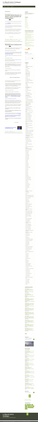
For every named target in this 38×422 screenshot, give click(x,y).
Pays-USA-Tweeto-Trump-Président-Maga (29, 191)
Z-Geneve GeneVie (28, 272)
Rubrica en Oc (27, 43)
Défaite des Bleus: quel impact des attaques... (29, 379)
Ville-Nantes (27, 262)
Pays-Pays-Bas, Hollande (28, 179)
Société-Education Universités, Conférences (29, 232)
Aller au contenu (2, 0)
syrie (32, 404)
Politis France (27, 202)
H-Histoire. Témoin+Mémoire (29, 125)
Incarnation (29, 35)
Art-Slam (27, 91)
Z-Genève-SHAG (27, 280)
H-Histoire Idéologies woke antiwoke (29, 109)
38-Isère (26, 65)
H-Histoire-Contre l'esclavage (29, 120)
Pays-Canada (27, 159)
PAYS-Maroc (27, 174)
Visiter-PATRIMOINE (28, 264)
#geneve (26, 407)
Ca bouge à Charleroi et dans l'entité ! (29, 40)
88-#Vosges (27, 69)
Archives (8, 6)
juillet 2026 (26, 19)
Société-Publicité (27, 241)
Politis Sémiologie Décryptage (29, 212)
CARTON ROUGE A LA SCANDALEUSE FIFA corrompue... (29, 384)
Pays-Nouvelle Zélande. (28, 177)
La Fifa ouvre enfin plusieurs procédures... (29, 363)
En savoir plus (29, 421)
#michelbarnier (11, 40)
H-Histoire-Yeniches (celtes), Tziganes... (29, 123)
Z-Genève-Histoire (28, 274)
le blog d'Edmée (29, 37)
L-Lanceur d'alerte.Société (29, 141)
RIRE (26, 217)
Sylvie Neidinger (27, 308)
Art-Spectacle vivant (28, 92)
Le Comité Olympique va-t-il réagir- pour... (29, 308)
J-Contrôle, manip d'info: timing (29, 127)
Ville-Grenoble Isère (28, 258)
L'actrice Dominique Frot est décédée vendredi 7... (29, 351)
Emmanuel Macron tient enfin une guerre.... (29, 317)
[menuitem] (4, 6)
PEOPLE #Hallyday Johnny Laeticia (29, 195)
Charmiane (26, 320)
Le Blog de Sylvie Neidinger (12, 2)
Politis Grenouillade (28, 205)
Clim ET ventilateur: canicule (29, 387)
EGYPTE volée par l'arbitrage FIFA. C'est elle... (29, 375)
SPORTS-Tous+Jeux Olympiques (29, 246)
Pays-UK (26, 188)
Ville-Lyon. (27, 259)
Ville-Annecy (27, 257)
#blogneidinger (29, 404)
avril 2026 (26, 21)
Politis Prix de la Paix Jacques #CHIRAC (29, 209)
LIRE (26, 145)
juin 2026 (26, 20)
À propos (12, 6)
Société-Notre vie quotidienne (29, 240)
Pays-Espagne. (27, 164)
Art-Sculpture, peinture (28, 90)
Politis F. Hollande (28, 201)
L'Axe (25, 44)
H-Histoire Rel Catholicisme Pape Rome (29, 111)
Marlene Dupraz (27, 312)
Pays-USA (27, 189)
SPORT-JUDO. (27, 245)
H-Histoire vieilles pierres (28, 116)
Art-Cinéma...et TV (28, 76)
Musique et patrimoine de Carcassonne (29, 33)
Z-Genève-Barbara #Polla (28, 273)
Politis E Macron (27, 200)
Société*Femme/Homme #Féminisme (28, 222)
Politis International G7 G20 (29, 206)
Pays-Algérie (27, 153)
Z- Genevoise (27, 267)
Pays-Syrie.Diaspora (28, 184)
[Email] (30, 396)
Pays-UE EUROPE (27, 187)
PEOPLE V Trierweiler (28, 197)
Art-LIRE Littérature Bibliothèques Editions (29, 83)
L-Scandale (27, 142)
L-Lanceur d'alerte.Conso (28, 140)
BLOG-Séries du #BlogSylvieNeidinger (28, 95)
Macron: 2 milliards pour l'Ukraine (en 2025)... (28, 367)
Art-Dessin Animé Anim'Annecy (29, 80)
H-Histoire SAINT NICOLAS (29, 115)
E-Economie (27, 98)
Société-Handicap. (28, 235)
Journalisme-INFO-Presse (28, 132)
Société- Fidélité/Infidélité (28, 225)
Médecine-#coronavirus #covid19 (29, 146)
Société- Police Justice (28, 226)
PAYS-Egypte (27, 163)
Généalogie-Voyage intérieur (29, 106)
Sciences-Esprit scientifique (29, 218)
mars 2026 (26, 22)
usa (25, 404)
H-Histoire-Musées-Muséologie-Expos (29, 121)
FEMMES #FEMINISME (28, 103)
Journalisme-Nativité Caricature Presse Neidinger (29, 135)
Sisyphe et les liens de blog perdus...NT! (29, 325)
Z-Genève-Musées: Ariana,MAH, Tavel (29, 277)
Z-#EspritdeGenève (28, 269)
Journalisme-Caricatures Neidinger (30, 130)
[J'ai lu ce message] (37, 421)
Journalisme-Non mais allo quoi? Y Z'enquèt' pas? (29, 137)
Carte (26, 333)
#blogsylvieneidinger (7, 40)
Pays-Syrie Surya (27, 183)
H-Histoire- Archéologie (28, 117)
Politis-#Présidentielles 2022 (29, 213)
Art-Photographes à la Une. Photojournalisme (29, 87)
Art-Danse (27, 77)
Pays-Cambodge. (27, 158)
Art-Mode (27, 84)
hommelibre (26, 328)
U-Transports (27, 254)
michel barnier (14, 40)
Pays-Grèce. (27, 168)
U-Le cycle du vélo (28, 250)
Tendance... (26, 35)
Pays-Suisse (27, 182)
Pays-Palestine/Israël (28, 178)
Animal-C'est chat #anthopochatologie (28, 73)
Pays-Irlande (27, 169)
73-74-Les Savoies (28, 68)
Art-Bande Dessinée (28, 75)
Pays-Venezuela (27, 192)
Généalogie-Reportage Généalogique (28, 105)
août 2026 (26, 18)
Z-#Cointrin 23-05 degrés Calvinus (29, 268)
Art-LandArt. (27, 81)
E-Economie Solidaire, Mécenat (29, 99)
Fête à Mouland (26, 38)
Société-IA (27, 236)
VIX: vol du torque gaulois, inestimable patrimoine (29, 371)
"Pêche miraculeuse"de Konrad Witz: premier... (29, 290)
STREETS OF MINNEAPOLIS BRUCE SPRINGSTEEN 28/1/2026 (29, 300)
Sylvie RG (26, 294)
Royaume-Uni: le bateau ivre (13, 44)
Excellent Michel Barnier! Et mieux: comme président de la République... (13, 16)
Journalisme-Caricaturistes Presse (29, 131)
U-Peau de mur (27, 253)
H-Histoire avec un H (28, 107)
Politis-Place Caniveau (28, 214)
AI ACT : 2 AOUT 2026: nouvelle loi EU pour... (29, 355)
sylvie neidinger (27, 289)
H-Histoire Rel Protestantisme (29, 112)
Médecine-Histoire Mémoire (29, 149)
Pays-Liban (27, 173)
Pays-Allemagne (27, 154)
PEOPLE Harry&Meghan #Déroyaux (30, 196)
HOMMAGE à (27, 126)
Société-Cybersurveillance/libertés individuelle (29, 230)
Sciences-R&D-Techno (28, 219)
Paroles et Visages (29, 44)
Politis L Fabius (27, 207)
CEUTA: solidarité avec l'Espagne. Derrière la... (29, 359)
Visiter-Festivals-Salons (28, 263)
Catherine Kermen (27, 303)
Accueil (4, 6)
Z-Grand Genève (27, 281)
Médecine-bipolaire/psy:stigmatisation (29, 148)
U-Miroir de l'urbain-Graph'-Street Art (29, 252)
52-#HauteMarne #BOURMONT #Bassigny (29, 66)
